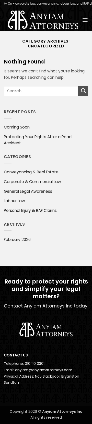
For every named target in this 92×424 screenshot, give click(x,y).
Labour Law (14, 200)
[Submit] (83, 91)
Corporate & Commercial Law (32, 181)
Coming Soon (17, 127)
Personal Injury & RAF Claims (30, 210)
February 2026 (17, 239)
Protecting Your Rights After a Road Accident (38, 140)
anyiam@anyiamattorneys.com (43, 369)
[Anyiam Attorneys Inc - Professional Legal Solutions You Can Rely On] (43, 20)
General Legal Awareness (28, 191)
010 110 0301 (34, 363)
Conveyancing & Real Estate (31, 172)
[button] (85, 20)
